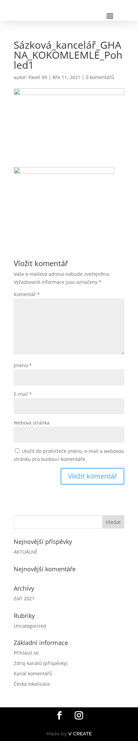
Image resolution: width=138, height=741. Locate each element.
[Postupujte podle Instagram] (78, 715)
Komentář (27, 294)
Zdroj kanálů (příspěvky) (40, 663)
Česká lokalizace (32, 684)
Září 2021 (24, 598)
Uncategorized (30, 626)
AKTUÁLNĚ (26, 552)
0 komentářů (100, 77)
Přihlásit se (26, 653)
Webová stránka (32, 423)
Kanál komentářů (33, 673)
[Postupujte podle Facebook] (59, 715)
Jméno (23, 365)
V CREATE (80, 734)
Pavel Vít (37, 77)
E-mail (23, 394)
